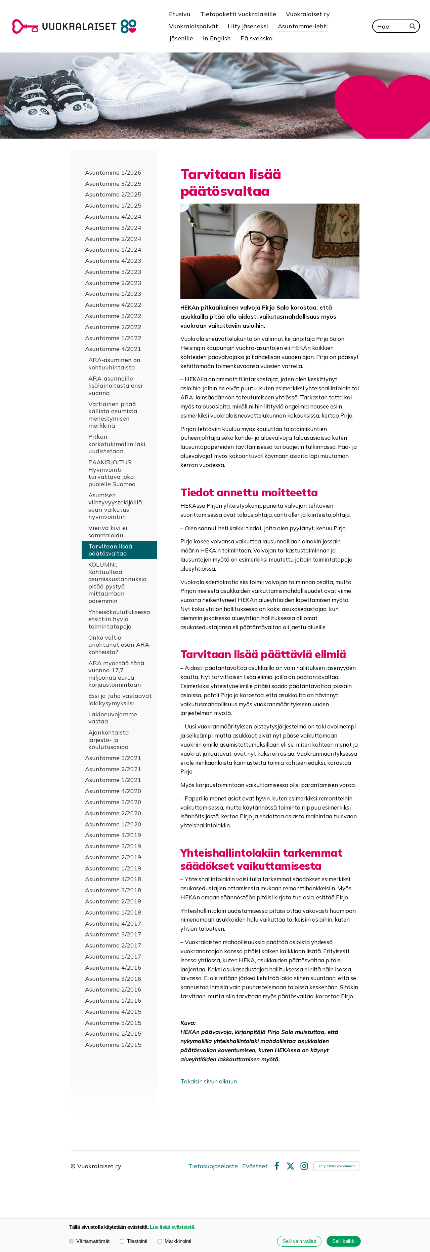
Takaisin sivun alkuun (208, 1081)
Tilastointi (137, 1241)
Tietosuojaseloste (213, 1166)
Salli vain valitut (299, 1241)
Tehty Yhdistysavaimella (336, 1166)
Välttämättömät (93, 1241)
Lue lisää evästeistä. (172, 1227)
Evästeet (255, 1166)
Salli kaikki (343, 1241)
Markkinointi (178, 1241)
